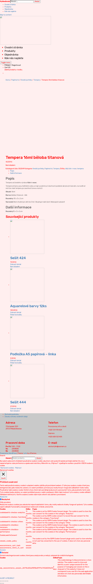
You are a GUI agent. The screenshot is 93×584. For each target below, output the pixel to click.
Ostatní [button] (3, 550)
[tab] (48, 171)
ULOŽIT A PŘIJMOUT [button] (7, 578)
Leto (25, 453)
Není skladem (15, 267)
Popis (12, 171)
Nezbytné (6, 499)
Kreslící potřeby (26, 80)
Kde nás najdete (10, 11)
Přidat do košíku (16, 315)
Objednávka (9, 9)
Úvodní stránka (10, 5)
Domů (8, 80)
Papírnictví (15, 80)
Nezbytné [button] (3, 497)
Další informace (16, 173)
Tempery (37, 80)
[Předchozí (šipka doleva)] (1, 583)
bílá (66, 169)
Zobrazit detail (15, 264)
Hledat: (9, 458)
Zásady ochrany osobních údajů (16, 417)
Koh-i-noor (72, 169)
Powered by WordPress (8, 453)
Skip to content (6, 15)
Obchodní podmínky (12, 414)
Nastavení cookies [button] (7, 468)
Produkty (8, 7)
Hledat (38, 458)
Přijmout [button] (18, 468)
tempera (80, 169)
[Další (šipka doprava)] (3, 583)
